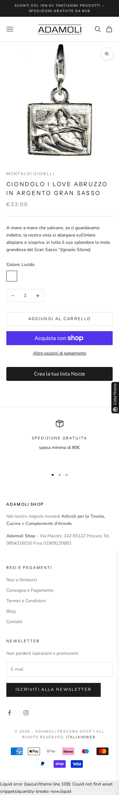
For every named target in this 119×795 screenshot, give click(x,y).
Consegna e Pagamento (29, 590)
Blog (11, 611)
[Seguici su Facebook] (9, 713)
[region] (59, 442)
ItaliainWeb (81, 737)
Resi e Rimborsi (21, 580)
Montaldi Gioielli (30, 173)
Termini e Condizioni (26, 601)
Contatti (14, 622)
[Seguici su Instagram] (26, 713)
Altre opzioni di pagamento (59, 353)
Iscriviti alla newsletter (54, 689)
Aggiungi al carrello (59, 319)
